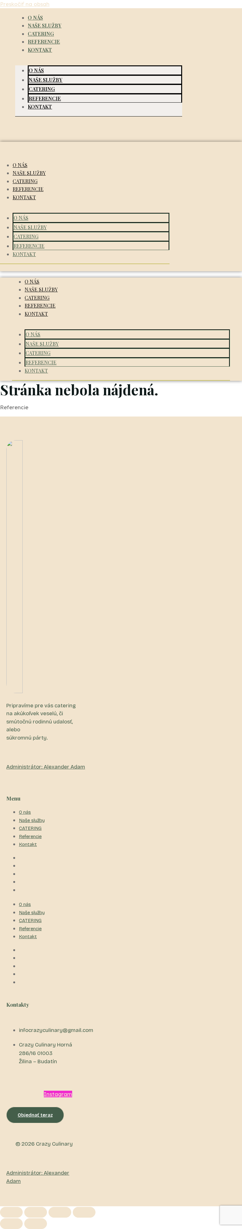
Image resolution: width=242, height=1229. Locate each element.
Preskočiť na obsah (24, 4)
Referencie (44, 41)
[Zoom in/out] (11, 1212)
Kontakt (40, 49)
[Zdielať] (60, 1212)
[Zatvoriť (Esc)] (84, 1212)
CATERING (41, 33)
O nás (35, 17)
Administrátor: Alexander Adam (45, 767)
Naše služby (44, 25)
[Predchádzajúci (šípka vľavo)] (11, 1223)
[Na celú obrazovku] (35, 1212)
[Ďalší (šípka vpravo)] (35, 1223)
